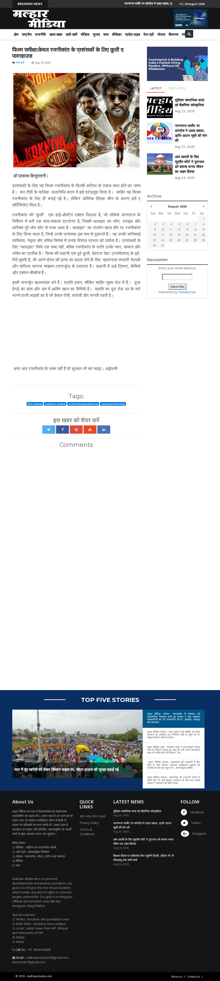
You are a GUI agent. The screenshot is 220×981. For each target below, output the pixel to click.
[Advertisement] (76, 332)
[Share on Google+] (76, 429)
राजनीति (40, 34)
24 (162, 240)
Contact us (193, 976)
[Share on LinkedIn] (103, 429)
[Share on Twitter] (48, 429)
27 (187, 240)
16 (154, 234)
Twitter (195, 823)
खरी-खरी (71, 34)
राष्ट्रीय (27, 34)
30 (154, 245)
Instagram (198, 833)
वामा (106, 34)
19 (178, 234)
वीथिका (117, 34)
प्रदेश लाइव (132, 34)
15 (203, 229)
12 (178, 229)
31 (162, 245)
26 (178, 240)
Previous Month (151, 206)
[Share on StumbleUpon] (90, 429)
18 (170, 234)
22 (203, 234)
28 (195, 240)
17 (162, 234)
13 (187, 229)
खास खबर (55, 34)
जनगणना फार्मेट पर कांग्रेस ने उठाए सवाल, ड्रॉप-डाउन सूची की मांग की (151, 3)
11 (170, 229)
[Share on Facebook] (62, 429)
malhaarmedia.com (39, 976)
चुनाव (96, 34)
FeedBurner (187, 292)
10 (162, 229)
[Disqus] (76, 508)
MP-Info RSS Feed (92, 816)
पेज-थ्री (20, 62)
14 (195, 229)
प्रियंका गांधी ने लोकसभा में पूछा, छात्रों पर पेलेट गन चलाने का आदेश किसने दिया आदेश (94, 769)
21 (195, 234)
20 (187, 234)
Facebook (196, 812)
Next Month (204, 206)
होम (16, 34)
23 (154, 240)
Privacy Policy (89, 823)
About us (176, 976)
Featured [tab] (177, 88)
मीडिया (85, 34)
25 (170, 240)
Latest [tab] (156, 88)
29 (203, 240)
